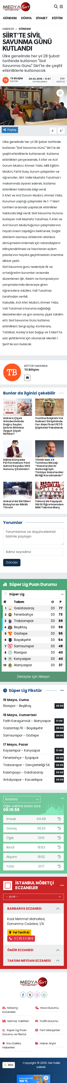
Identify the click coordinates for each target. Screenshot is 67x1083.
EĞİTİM (57, 18)
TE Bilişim (31, 370)
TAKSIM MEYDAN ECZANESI (29, 960)
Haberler (8, 29)
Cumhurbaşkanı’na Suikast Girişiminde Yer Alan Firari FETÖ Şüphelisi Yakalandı (49, 422)
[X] (30, 995)
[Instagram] (37, 995)
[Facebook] (23, 995)
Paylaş (11, 130)
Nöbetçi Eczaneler (10, 1010)
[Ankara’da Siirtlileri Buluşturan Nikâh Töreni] (17, 490)
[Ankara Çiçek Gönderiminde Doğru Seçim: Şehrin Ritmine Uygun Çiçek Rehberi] (17, 407)
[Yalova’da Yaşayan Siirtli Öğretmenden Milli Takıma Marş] (49, 490)
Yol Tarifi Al (21, 932)
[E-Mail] (27, 378)
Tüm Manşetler (49, 1030)
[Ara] (56, 6)
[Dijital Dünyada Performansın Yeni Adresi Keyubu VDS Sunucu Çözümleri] (17, 448)
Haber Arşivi (48, 1043)
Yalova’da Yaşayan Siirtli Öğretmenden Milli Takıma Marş (49, 504)
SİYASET (41, 18)
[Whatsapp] (44, 995)
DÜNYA (26, 18)
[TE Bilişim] (12, 372)
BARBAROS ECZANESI (24, 908)
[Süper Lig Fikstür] (62, 690)
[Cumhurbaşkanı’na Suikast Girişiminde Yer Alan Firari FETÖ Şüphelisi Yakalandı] (49, 407)
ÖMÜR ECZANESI (20, 950)
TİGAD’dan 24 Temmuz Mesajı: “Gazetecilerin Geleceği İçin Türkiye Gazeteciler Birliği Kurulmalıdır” (49, 467)
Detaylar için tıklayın (33, 676)
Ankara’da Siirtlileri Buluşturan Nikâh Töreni (17, 504)
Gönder (12, 562)
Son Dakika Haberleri (11, 1045)
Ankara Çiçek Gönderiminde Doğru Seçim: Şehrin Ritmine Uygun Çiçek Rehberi (13, 426)
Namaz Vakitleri (18, 1021)
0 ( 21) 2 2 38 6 (23, 938)
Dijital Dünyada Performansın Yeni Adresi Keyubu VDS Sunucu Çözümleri (16, 464)
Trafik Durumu (48, 1021)
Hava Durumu (49, 1008)
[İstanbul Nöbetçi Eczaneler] (62, 885)
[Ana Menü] (61, 6)
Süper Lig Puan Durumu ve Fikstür (14, 1032)
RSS (10, 1065)
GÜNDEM (10, 18)
